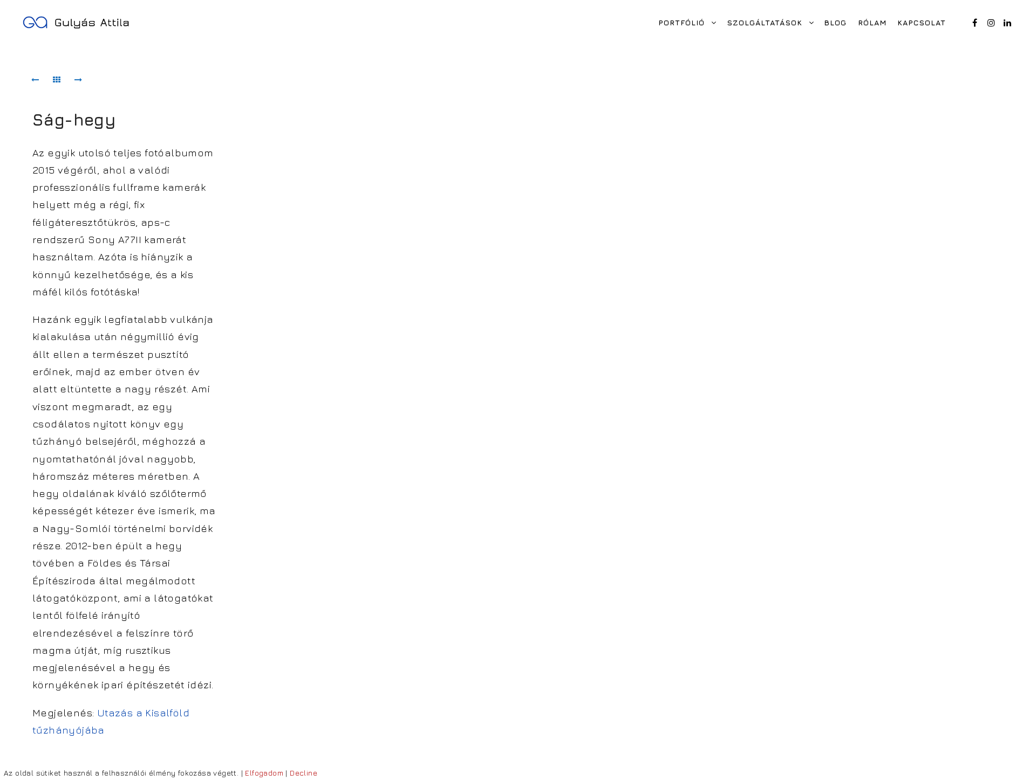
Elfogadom (264, 772)
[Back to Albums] (56, 80)
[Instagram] (991, 23)
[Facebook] (975, 23)
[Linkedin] (1007, 23)
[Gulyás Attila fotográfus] (76, 22)
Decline (303, 772)
